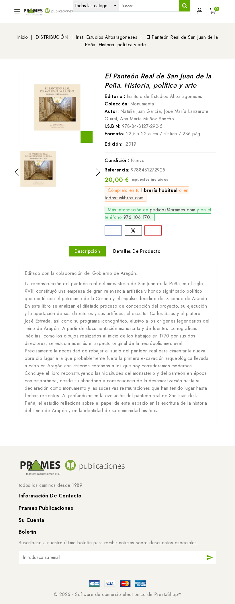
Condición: (117, 160)
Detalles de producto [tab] (137, 251)
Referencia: (117, 170)
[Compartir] (113, 230)
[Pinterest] (153, 230)
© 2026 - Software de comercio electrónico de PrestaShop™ (117, 594)
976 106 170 (137, 217)
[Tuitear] (133, 230)
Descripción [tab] (87, 251)
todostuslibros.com (124, 197)
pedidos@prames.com (172, 210)
